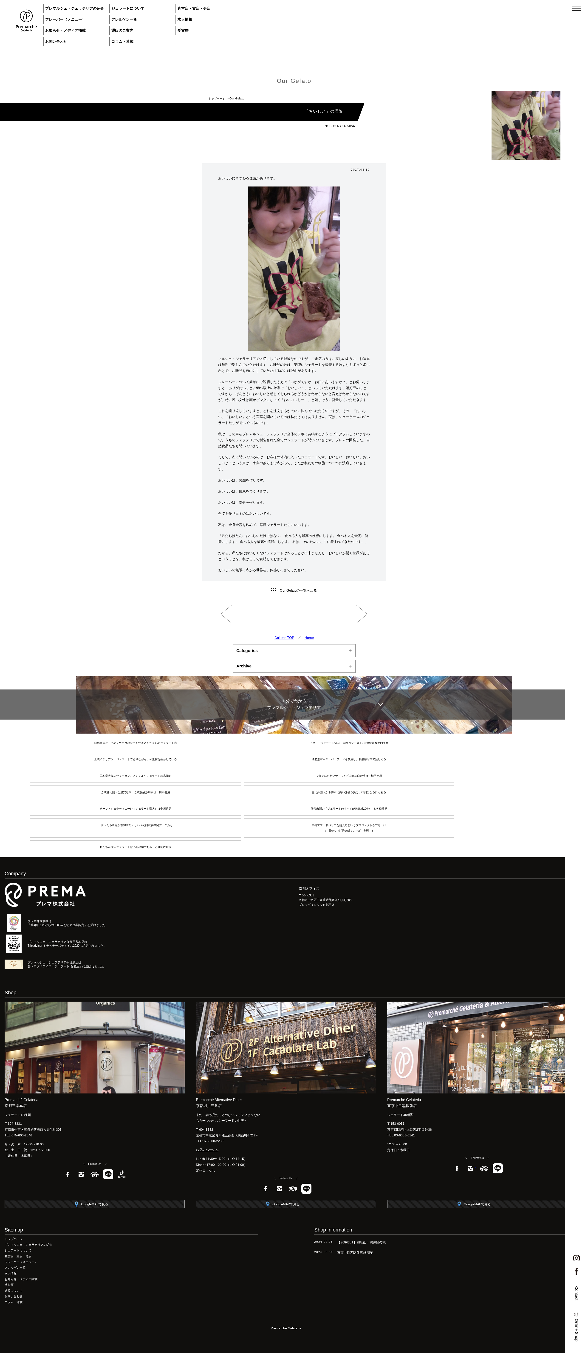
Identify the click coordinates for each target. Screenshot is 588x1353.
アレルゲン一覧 (124, 19)
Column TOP (284, 638)
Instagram (81, 1174)
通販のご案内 (122, 30)
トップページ (217, 98)
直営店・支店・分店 (194, 8)
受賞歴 (183, 30)
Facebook (67, 1174)
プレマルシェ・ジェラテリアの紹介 (74, 8)
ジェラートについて (127, 8)
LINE (108, 1174)
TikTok (122, 1174)
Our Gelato (294, 80)
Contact (576, 1293)
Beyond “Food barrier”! (346, 830)
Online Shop (576, 1330)
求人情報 (185, 19)
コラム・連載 (122, 41)
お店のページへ (207, 1150)
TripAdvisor (95, 1174)
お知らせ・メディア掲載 (65, 30)
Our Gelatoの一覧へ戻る (298, 590)
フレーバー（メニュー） (65, 19)
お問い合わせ (56, 41)
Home (309, 638)
